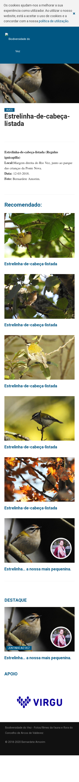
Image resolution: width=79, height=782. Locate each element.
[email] (6, 750)
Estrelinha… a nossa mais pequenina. (37, 569)
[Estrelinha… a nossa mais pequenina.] (39, 540)
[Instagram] (13, 750)
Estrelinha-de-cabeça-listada (30, 264)
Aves (9, 109)
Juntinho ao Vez (19, 648)
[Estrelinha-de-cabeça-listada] (39, 235)
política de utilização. (54, 21)
